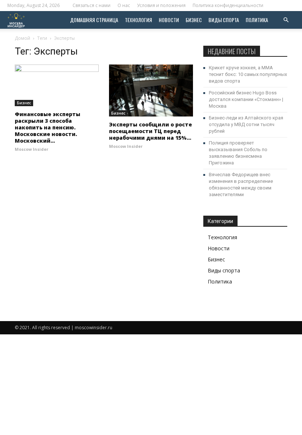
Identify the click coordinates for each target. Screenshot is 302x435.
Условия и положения (161, 5)
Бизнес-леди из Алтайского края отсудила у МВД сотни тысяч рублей (246, 124)
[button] (286, 20)
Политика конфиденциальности (228, 5)
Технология (138, 20)
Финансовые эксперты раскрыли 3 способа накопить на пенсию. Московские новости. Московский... (47, 127)
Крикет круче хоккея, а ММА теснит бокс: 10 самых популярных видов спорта (248, 74)
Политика (257, 20)
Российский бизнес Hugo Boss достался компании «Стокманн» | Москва (246, 99)
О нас (123, 5)
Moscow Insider (31, 149)
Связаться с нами (91, 5)
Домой (22, 38)
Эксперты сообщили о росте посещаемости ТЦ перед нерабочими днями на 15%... (150, 131)
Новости (169, 20)
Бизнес (194, 20)
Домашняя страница (94, 20)
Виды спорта (223, 20)
